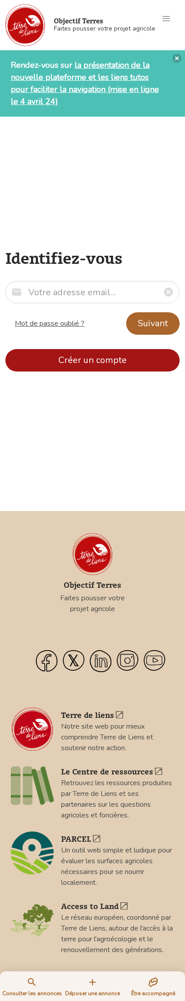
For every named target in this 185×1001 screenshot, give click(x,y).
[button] (166, 19)
